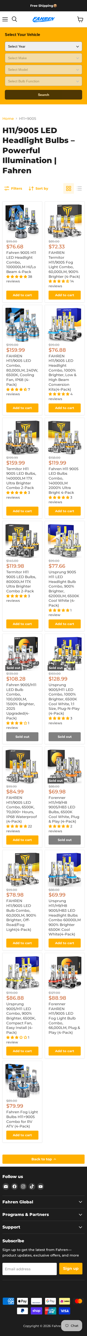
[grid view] (68, 188)
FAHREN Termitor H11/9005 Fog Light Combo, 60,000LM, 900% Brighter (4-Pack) (64, 264)
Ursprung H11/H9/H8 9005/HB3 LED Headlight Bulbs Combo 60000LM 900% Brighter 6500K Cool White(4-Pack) (65, 917)
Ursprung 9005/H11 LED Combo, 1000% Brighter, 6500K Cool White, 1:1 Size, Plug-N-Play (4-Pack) (64, 699)
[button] (17, 276)
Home (8, 118)
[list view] (79, 188)
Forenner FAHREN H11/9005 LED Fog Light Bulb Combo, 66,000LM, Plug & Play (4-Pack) (64, 1018)
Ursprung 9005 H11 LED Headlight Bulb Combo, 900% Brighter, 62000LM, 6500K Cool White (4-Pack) (64, 589)
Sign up (71, 1268)
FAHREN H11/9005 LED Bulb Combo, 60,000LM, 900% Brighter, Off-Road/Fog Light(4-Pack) (21, 915)
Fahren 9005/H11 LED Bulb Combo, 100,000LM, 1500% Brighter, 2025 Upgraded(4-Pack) (21, 701)
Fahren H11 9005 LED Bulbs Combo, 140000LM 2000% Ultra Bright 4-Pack (64, 481)
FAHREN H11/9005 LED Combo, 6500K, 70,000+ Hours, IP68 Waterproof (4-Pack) (21, 809)
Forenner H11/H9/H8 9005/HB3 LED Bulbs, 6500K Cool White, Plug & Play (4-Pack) (64, 809)
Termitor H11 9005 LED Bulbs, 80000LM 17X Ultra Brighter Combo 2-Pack (21, 581)
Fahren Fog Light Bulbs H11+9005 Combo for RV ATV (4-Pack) (22, 1119)
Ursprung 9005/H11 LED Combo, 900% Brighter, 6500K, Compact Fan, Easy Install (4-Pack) (21, 1018)
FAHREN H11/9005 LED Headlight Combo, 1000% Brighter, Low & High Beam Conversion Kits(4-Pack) (62, 373)
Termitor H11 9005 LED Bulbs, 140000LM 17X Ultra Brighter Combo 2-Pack (21, 478)
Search (43, 95)
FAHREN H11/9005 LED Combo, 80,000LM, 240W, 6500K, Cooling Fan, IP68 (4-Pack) (22, 370)
